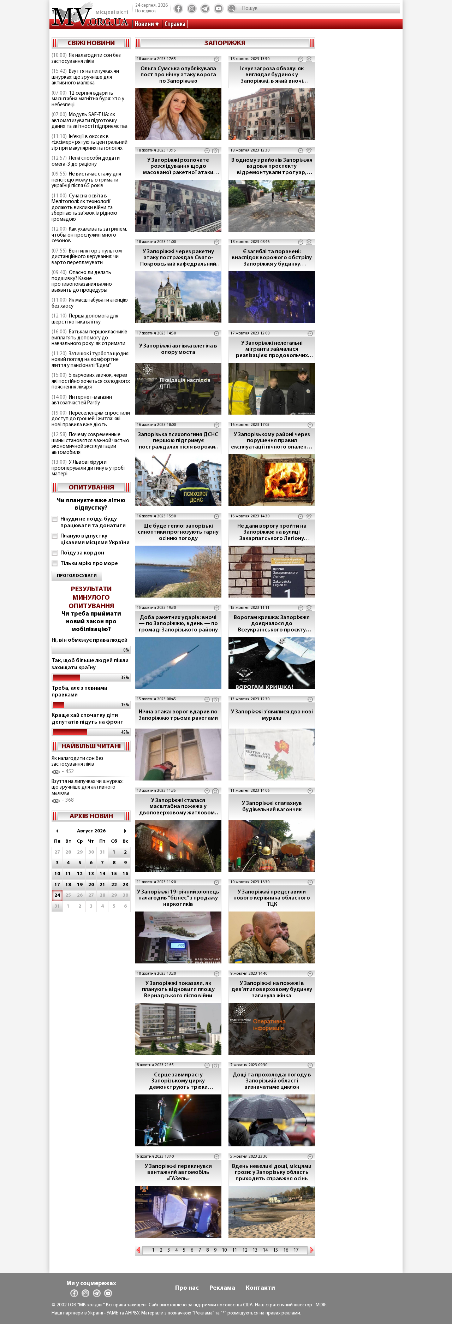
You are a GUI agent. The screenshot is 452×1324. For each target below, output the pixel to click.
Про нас (187, 1288)
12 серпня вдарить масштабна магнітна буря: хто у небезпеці (88, 99)
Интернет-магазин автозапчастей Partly (82, 400)
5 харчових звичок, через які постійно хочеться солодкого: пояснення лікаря (91, 381)
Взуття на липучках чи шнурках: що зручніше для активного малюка (85, 77)
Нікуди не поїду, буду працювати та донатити (93, 522)
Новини (144, 24)
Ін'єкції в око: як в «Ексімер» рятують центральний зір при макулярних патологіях (89, 142)
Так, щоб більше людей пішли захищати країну (90, 664)
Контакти (260, 1288)
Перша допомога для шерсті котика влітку (85, 319)
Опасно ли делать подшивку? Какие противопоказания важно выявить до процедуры (82, 281)
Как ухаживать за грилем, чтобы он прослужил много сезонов (89, 235)
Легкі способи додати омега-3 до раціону (86, 161)
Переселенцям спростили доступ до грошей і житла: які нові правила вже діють (91, 419)
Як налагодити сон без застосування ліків (86, 58)
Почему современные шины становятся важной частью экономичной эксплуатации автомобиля (90, 443)
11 (234, 1250)
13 (254, 1250)
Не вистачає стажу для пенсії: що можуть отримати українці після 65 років (86, 180)
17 (295, 1250)
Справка (175, 24)
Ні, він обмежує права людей (89, 640)
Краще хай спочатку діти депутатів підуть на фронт (88, 719)
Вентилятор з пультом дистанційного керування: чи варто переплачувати (87, 257)
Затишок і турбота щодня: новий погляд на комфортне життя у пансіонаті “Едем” (91, 359)
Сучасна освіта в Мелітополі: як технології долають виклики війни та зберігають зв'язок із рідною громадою (84, 208)
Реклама (222, 1288)
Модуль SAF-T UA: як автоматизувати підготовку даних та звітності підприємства (89, 120)
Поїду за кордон (82, 553)
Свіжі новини (91, 43)
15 (275, 1250)
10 (224, 1250)
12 (244, 1250)
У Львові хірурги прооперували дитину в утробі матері (88, 468)
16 (285, 1250)
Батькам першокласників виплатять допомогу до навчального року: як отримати (89, 337)
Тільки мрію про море (89, 563)
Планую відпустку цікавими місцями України (95, 539)
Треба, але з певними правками (79, 691)
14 (265, 1250)
